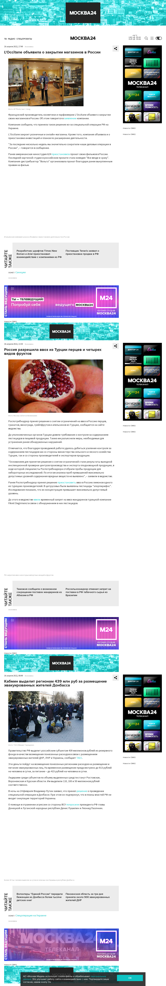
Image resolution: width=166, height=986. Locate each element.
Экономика (29, 46)
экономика (12, 278)
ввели (37, 499)
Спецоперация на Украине (30, 915)
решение (82, 791)
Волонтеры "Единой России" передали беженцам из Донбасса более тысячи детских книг (40, 897)
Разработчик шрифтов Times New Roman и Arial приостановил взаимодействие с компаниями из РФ (39, 254)
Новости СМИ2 (10, 321)
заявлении (70, 118)
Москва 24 (83, 38)
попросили (72, 804)
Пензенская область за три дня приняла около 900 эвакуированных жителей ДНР (88, 897)
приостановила (61, 154)
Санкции (20, 272)
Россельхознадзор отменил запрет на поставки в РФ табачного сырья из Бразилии (88, 592)
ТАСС (79, 758)
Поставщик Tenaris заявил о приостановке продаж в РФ (82, 252)
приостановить (67, 482)
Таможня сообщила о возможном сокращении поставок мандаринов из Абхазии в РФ (39, 592)
